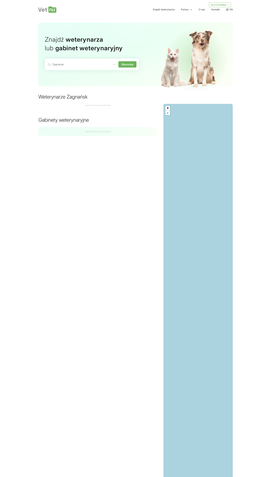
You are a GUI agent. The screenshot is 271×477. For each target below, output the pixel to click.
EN (231, 9)
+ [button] (168, 108)
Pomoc (185, 9)
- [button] (168, 113)
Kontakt (215, 9)
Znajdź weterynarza (164, 9)
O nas (202, 9)
